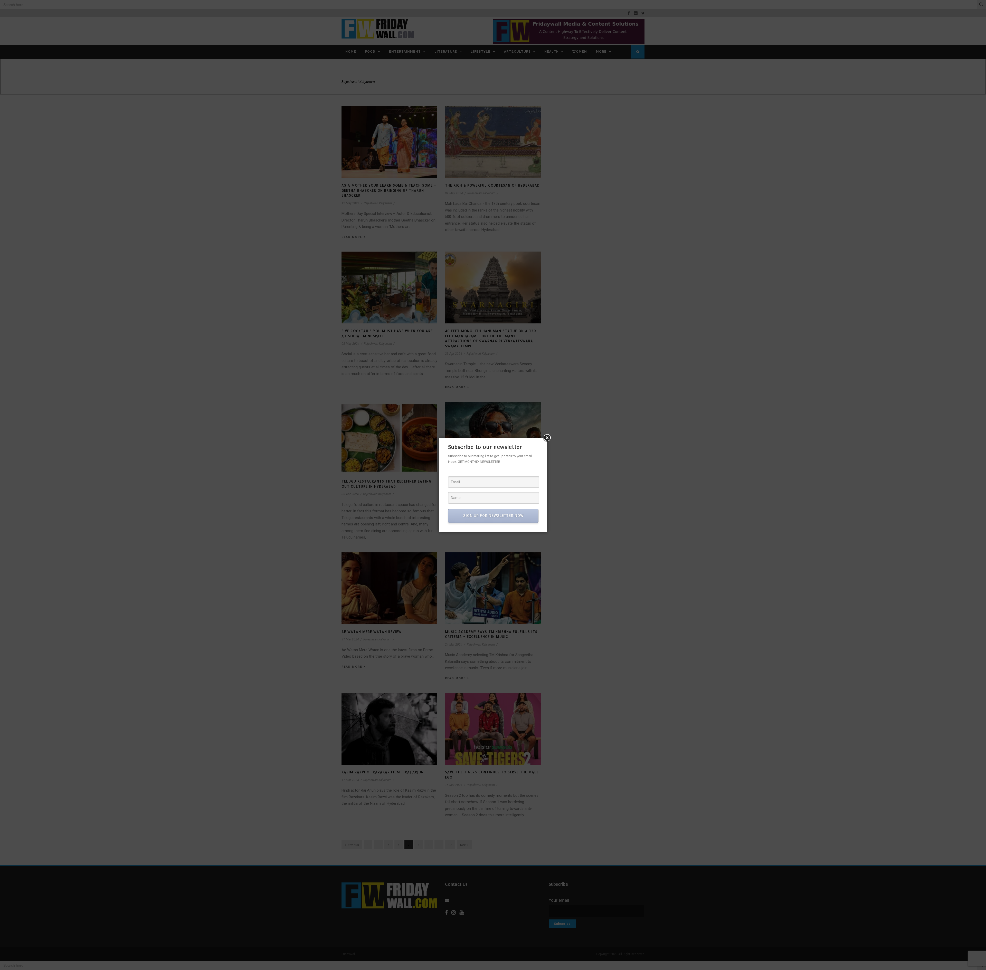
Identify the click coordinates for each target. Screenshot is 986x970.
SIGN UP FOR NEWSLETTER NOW (493, 516)
